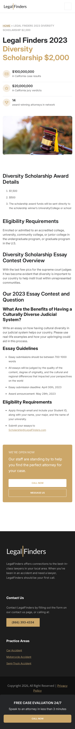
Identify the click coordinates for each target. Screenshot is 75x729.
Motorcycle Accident (18, 656)
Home (6, 25)
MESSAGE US (37, 492)
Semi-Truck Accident (18, 663)
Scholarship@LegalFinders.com (27, 429)
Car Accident (14, 650)
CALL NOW (38, 718)
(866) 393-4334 (23, 622)
